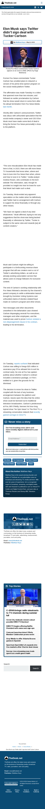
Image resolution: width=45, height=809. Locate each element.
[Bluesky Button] (20, 524)
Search (7, 664)
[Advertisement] (22, 146)
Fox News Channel (31, 460)
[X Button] (13, 524)
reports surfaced (21, 364)
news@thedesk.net (15, 540)
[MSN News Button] (27, 524)
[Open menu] (41, 3)
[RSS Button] (31, 524)
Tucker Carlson (21, 464)
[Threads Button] (24, 524)
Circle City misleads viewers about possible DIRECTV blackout (20, 621)
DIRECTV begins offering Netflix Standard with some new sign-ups (20, 627)
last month (7, 107)
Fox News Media (9, 464)
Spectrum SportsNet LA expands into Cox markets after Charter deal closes (22, 646)
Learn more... (26, 14)
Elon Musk (7, 460)
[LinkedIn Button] (17, 524)
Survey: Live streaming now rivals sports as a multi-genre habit (20, 652)
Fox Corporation (18, 460)
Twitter (31, 464)
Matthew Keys (20, 42)
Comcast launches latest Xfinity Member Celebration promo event (20, 633)
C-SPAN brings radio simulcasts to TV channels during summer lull (22, 613)
